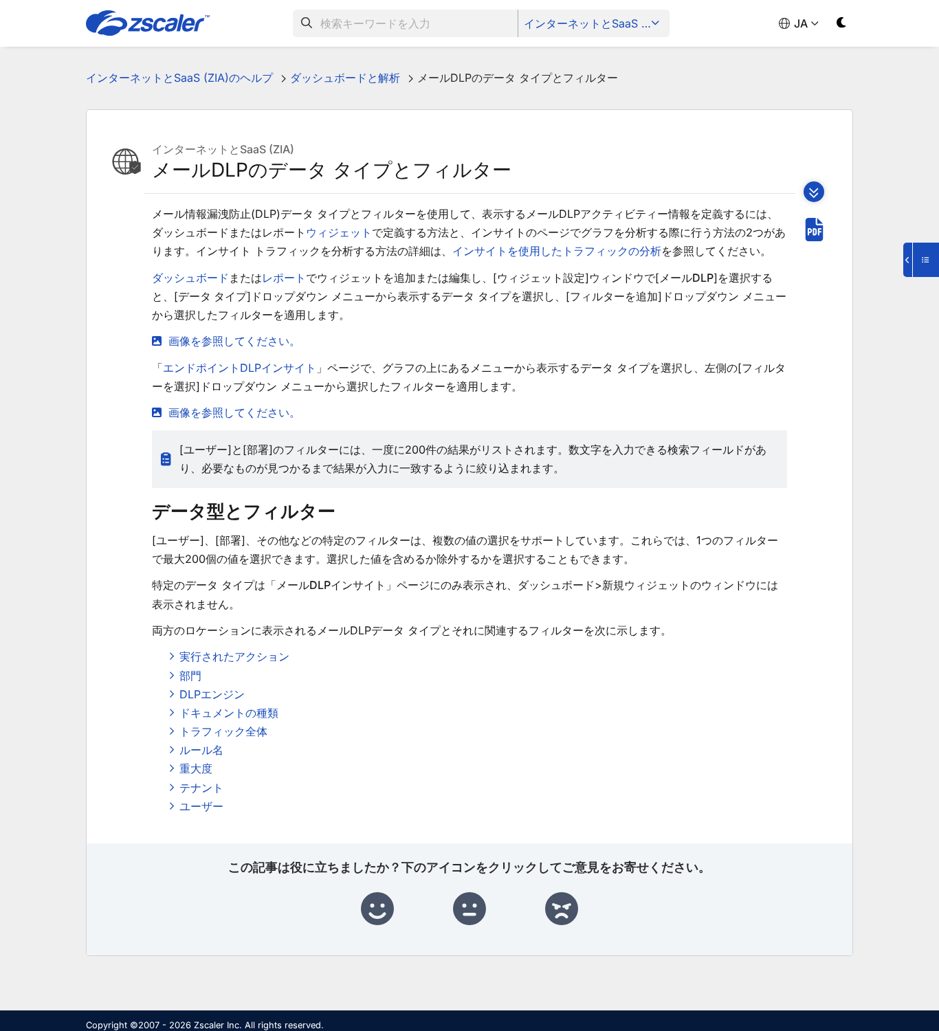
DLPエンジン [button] (212, 694)
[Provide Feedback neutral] (469, 909)
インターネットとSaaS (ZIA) (595, 23)
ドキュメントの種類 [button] (228, 713)
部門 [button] (190, 676)
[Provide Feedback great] (377, 909)
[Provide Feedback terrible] (561, 909)
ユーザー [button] (201, 806)
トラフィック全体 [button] (223, 731)
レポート (284, 278)
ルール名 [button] (201, 750)
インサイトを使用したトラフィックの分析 (556, 251)
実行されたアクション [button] (234, 656)
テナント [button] (201, 788)
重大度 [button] (195, 768)
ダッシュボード (190, 278)
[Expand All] (814, 191)
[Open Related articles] (921, 260)
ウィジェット (339, 232)
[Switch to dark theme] (841, 25)
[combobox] (405, 23)
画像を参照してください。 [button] (234, 341)
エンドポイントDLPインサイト (239, 368)
